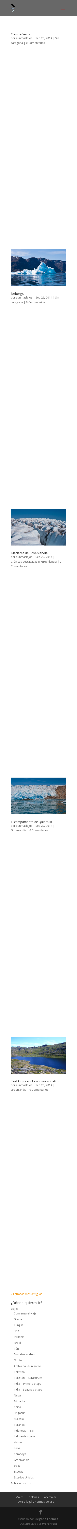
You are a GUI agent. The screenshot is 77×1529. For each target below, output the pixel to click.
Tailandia (19, 1425)
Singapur (19, 1413)
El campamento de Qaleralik (31, 822)
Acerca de (50, 1497)
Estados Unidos (24, 1477)
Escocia (18, 1471)
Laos (17, 1448)
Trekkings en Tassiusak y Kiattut (35, 1081)
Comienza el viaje (25, 1313)
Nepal (17, 1395)
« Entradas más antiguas (26, 1294)
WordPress (49, 1523)
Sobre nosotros (21, 1483)
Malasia (19, 1419)
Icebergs (17, 293)
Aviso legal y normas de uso (36, 1501)
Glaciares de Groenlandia (29, 553)
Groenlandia (49, 561)
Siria (16, 1331)
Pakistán (19, 1372)
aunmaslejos (24, 38)
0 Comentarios (35, 43)
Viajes (14, 1309)
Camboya (20, 1454)
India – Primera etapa (27, 1383)
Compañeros (20, 34)
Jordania (19, 1337)
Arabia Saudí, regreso (27, 1366)
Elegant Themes (46, 1519)
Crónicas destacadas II (25, 561)
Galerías (34, 1497)
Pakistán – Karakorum (28, 1378)
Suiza (17, 1465)
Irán (16, 1348)
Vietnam (19, 1442)
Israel (17, 1343)
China (17, 1407)
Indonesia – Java (24, 1436)
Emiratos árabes (24, 1354)
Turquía (18, 1325)
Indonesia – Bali (24, 1430)
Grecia (18, 1319)
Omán (18, 1360)
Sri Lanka (19, 1401)
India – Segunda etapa (28, 1389)
